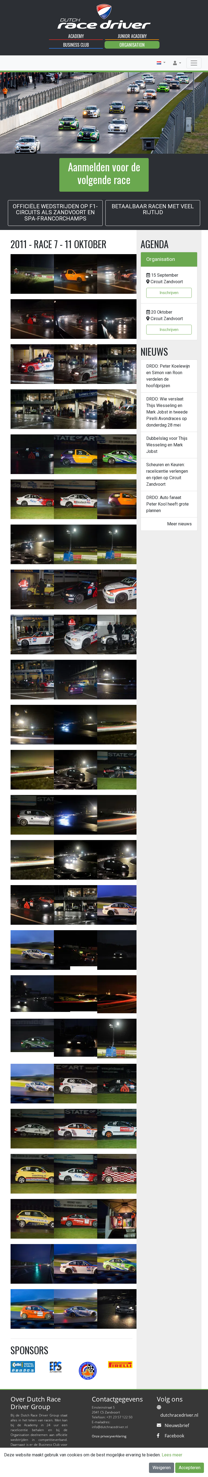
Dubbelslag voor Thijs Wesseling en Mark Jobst (166, 445)
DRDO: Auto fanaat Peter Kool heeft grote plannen (167, 504)
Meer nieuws (179, 523)
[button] (161, 63)
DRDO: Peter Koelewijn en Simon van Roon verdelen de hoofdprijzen (168, 376)
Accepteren (189, 1467)
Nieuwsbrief (177, 1425)
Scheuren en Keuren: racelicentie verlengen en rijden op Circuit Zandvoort (167, 474)
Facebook (174, 1436)
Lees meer (172, 1454)
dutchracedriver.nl (179, 1415)
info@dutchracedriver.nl (110, 1427)
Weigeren (161, 1467)
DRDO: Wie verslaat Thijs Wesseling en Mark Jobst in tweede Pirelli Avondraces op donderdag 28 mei (167, 412)
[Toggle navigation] (194, 63)
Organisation (132, 45)
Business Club (76, 45)
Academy (76, 36)
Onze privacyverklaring (109, 1436)
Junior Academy (132, 36)
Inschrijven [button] (169, 292)
